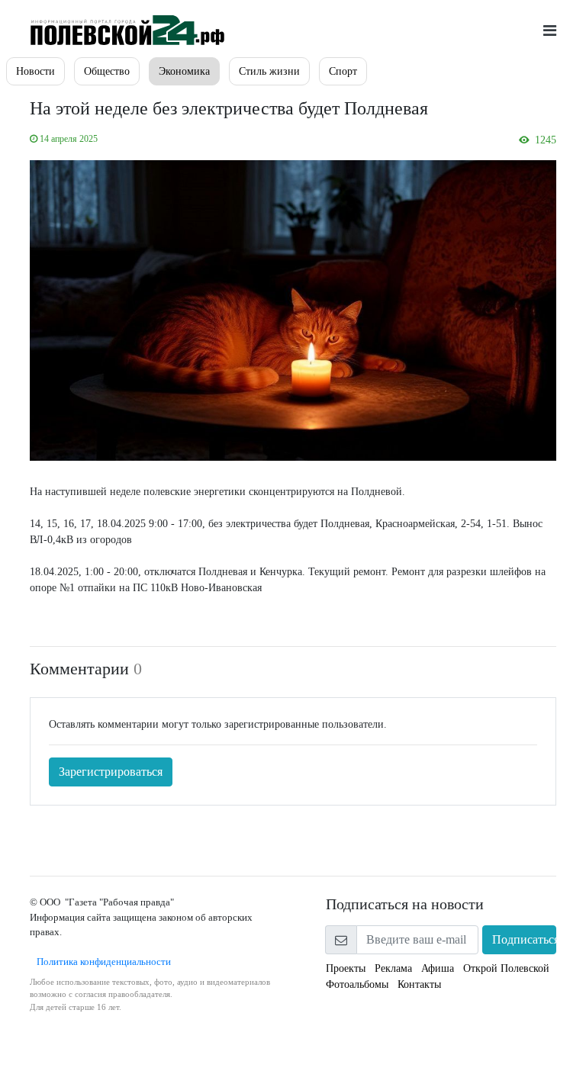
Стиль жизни (269, 71)
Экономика (184, 71)
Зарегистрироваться (111, 771)
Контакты (419, 984)
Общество (107, 71)
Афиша (437, 968)
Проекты (345, 968)
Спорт (343, 71)
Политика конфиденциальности (100, 961)
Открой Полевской (506, 968)
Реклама (393, 968)
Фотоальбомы (357, 984)
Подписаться (524, 939)
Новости (35, 71)
